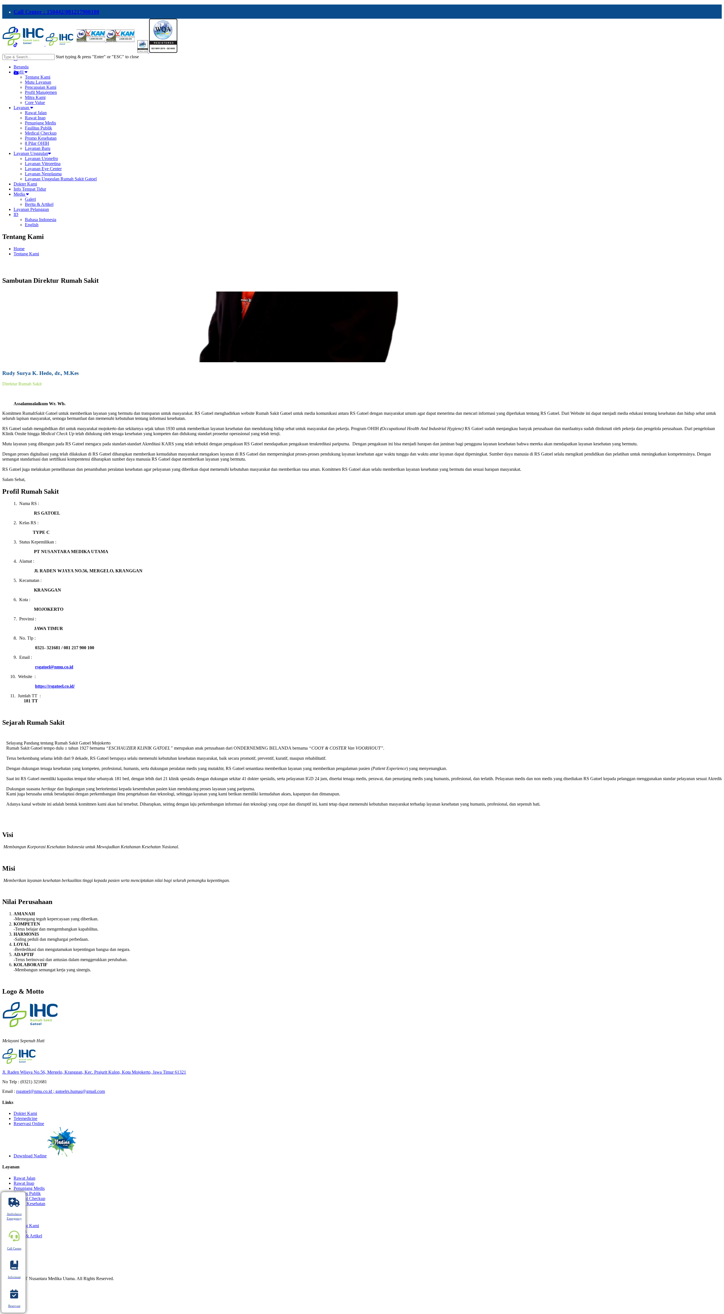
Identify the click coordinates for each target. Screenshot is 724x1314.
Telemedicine (25, 1118)
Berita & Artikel (28, 1235)
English (31, 224)
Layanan (22, 107)
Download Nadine (30, 1155)
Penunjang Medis (29, 1188)
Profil (19, 72)
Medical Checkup (29, 1198)
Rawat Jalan (24, 1178)
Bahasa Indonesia (40, 219)
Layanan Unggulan (31, 153)
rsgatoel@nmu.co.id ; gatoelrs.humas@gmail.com (60, 1091)
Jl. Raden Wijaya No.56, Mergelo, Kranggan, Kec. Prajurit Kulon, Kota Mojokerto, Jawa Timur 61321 (94, 1072)
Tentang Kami (26, 253)
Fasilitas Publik (27, 1193)
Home (19, 248)
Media (20, 194)
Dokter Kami (25, 184)
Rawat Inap (24, 1183)
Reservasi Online (29, 1123)
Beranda (21, 66)
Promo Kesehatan (29, 1203)
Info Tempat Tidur (30, 189)
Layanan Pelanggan (31, 209)
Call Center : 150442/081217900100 (56, 11)
